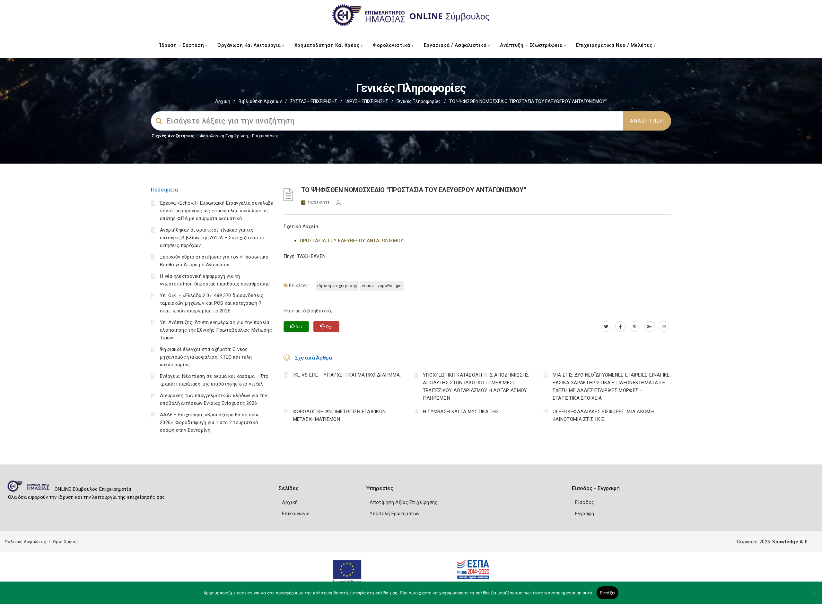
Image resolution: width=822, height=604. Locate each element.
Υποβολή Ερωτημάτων (394, 513)
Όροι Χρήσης (66, 541)
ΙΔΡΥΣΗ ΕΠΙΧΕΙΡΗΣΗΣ (366, 101)
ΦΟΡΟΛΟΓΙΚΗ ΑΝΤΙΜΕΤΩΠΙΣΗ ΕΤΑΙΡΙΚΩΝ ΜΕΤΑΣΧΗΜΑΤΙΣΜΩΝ (339, 415)
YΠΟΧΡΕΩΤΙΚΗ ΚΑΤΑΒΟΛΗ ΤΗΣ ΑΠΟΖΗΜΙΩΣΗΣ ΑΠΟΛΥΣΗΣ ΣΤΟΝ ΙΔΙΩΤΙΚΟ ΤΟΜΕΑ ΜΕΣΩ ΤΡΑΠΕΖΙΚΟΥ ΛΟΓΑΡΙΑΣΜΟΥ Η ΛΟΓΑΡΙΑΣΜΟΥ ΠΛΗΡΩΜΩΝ (476, 386)
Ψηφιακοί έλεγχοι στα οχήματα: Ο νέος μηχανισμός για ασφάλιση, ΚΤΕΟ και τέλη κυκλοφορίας (206, 357)
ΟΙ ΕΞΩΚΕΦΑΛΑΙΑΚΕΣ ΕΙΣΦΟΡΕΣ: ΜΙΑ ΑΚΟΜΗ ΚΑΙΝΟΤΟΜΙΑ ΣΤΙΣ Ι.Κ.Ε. (603, 415)
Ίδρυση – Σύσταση (183, 45)
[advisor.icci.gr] (664, 326)
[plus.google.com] (649, 326)
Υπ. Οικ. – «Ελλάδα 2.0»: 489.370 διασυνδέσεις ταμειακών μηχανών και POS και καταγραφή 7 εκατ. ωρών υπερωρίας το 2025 (212, 303)
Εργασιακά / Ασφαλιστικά (456, 45)
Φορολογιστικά (392, 45)
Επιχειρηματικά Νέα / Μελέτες (615, 45)
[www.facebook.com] (620, 326)
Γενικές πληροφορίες (419, 101)
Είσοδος (584, 502)
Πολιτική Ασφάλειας (25, 541)
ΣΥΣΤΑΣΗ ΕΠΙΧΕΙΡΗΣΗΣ (313, 101)
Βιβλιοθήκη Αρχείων (260, 101)
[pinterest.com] (635, 326)
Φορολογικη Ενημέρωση (224, 135)
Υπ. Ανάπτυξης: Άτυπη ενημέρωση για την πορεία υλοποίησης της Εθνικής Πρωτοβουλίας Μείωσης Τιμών (216, 330)
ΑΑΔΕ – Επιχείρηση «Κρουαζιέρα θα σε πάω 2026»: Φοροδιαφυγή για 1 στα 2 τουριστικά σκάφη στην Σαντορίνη (209, 422)
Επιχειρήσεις (265, 135)
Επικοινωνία (296, 513)
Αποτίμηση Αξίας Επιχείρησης (403, 502)
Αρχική (222, 101)
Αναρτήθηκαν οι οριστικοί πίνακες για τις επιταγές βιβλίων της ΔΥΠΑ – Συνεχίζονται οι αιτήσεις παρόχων (212, 237)
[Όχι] (814, 596)
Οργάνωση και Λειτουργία (249, 45)
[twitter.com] (606, 326)
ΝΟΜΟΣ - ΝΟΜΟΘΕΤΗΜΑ (382, 285)
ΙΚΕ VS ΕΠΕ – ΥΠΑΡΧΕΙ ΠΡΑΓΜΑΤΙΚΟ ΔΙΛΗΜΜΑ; (347, 375)
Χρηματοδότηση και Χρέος (327, 45)
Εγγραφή (584, 513)
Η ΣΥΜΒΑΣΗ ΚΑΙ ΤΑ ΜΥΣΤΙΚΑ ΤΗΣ (461, 411)
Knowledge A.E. (790, 542)
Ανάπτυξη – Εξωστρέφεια (532, 45)
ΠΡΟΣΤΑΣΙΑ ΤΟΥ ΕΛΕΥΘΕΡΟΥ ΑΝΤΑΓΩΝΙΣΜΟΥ (352, 240)
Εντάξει (608, 592)
